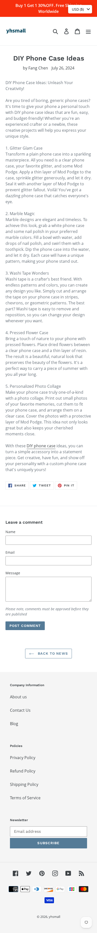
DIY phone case (41, 446)
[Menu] (88, 31)
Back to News (52, 653)
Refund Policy (22, 771)
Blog (14, 723)
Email (10, 552)
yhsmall (54, 916)
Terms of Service (25, 798)
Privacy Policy (22, 757)
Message (12, 573)
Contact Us (20, 710)
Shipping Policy (24, 784)
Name (10, 531)
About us (18, 697)
